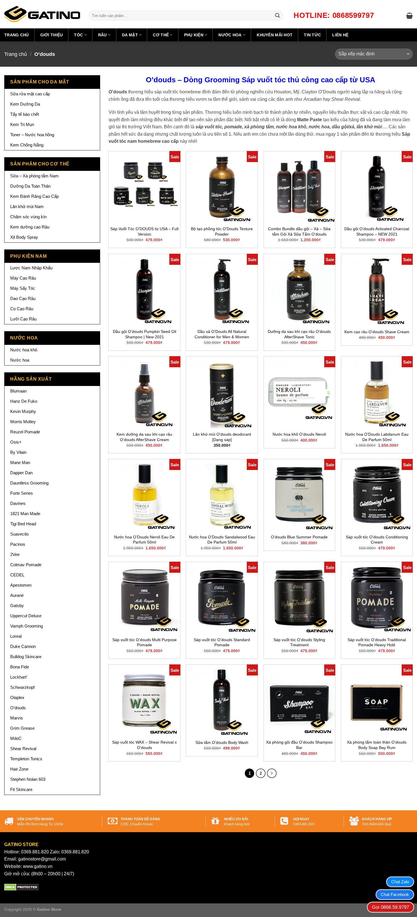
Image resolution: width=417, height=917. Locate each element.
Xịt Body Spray (24, 237)
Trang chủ (16, 35)
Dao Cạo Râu (22, 298)
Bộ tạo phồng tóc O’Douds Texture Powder (222, 231)
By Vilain (18, 452)
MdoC (16, 738)
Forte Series (21, 493)
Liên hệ (340, 35)
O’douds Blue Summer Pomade (299, 537)
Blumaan (18, 391)
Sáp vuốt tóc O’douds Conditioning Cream (377, 540)
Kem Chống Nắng (26, 144)
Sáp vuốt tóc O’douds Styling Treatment (299, 642)
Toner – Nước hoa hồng (32, 134)
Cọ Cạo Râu (21, 308)
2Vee (15, 554)
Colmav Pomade (25, 564)
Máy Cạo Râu (23, 278)
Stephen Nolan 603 (27, 779)
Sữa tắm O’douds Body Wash (221, 742)
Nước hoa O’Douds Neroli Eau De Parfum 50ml (144, 540)
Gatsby (17, 605)
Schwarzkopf (22, 687)
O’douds (18, 707)
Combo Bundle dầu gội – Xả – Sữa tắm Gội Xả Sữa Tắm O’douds (299, 231)
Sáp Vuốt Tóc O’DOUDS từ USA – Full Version (144, 231)
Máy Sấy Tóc (22, 288)
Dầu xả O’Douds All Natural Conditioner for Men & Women (222, 334)
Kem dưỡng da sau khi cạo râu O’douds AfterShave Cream (144, 437)
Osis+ (16, 442)
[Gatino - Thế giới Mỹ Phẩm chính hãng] (42, 14)
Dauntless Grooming (29, 482)
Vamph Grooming (26, 626)
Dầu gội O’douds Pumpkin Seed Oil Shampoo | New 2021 (144, 334)
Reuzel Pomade (25, 431)
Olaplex (17, 697)
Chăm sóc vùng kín (28, 216)
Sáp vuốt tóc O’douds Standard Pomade (222, 642)
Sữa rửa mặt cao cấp (30, 93)
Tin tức (312, 35)
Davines (18, 503)
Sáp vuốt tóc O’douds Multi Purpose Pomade (144, 642)
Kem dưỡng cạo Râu (29, 226)
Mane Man (20, 462)
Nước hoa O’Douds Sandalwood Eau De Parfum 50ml (222, 540)
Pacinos (17, 544)
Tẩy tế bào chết (24, 114)
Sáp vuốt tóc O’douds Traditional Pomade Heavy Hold (377, 642)
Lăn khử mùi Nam (27, 206)
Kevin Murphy (23, 411)
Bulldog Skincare (25, 656)
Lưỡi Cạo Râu (23, 318)
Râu (102, 35)
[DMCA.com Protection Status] (21, 886)
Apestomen (20, 585)
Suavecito (19, 534)
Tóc (78, 35)
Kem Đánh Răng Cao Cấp (34, 196)
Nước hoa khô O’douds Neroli (299, 434)
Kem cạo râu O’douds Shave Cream (376, 332)
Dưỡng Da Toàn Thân (30, 186)
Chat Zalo (400, 881)
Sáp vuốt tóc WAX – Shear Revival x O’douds (144, 745)
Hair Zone (19, 769)
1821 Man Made (25, 513)
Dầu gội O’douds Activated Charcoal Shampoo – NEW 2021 (376, 231)
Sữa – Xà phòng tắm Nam (34, 175)
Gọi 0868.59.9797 (390, 907)
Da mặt (130, 35)
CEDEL (17, 574)
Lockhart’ (18, 677)
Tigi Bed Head (23, 523)
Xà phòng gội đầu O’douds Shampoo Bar (299, 745)
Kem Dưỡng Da (25, 104)
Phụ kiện (193, 35)
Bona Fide (19, 666)
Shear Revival (23, 748)
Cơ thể (161, 35)
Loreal (16, 636)
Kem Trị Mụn (22, 124)
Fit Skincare (21, 789)
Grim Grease (22, 728)
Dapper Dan (21, 472)
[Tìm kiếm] (277, 15)
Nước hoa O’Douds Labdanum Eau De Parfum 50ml (376, 437)
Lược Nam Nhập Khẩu (31, 267)
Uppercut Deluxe (25, 615)
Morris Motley (23, 421)
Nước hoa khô (23, 349)
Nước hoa (229, 35)
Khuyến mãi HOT (274, 35)
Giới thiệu (51, 35)
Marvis (16, 717)
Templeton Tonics (26, 758)
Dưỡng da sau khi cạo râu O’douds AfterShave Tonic (299, 334)
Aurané (17, 595)
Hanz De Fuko (23, 401)
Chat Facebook (395, 894)
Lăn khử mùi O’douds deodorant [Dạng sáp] (222, 437)
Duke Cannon (23, 646)
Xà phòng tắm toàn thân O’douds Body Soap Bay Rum (377, 745)
